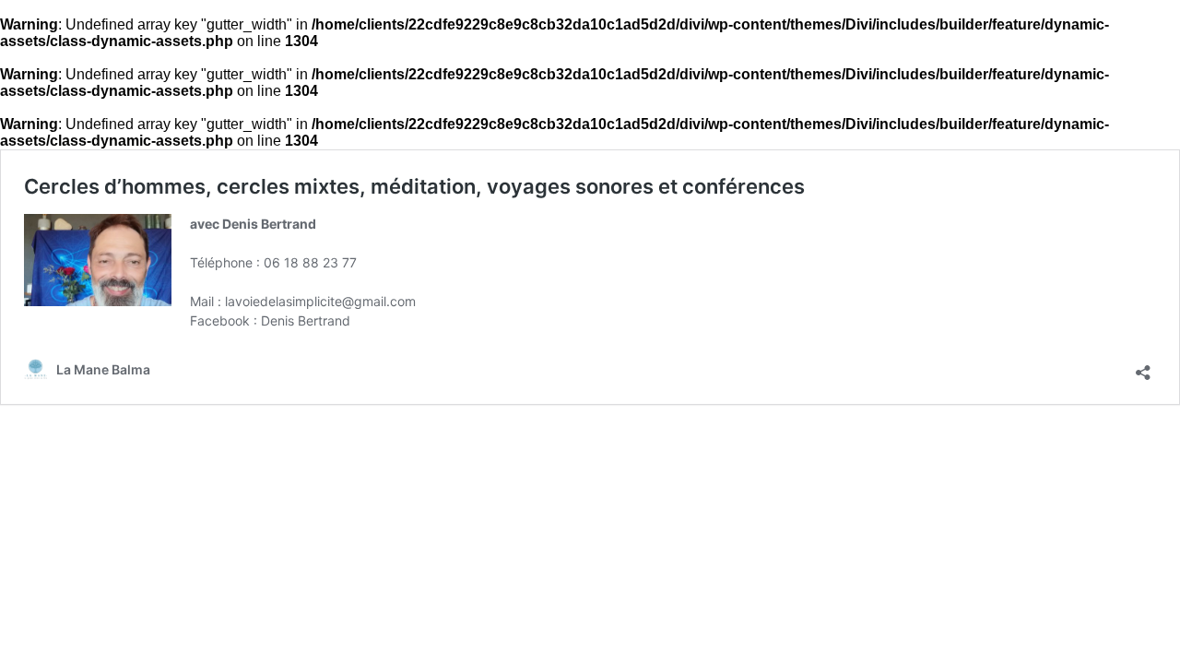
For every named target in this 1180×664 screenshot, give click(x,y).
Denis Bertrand (305, 320)
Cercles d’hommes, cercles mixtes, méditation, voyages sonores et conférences (414, 186)
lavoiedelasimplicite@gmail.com (320, 301)
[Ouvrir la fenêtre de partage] (1143, 365)
